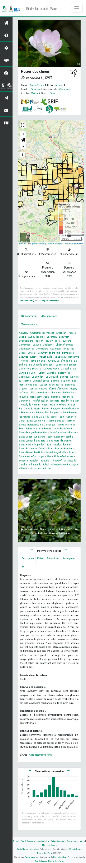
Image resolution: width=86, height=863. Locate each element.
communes (29, 315)
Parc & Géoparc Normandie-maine (65, 243)
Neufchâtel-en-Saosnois (46, 400)
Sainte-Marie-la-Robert (38, 428)
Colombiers (42, 348)
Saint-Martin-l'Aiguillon (31, 444)
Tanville (45, 460)
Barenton (52, 336)
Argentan (61, 332)
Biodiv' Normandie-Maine (41, 8)
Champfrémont (64, 344)
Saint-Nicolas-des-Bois (59, 444)
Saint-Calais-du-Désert (44, 416)
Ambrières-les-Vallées (42, 332)
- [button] (23, 146)
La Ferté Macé (51, 368)
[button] (23, 140)
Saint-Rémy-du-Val (56, 452)
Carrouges (24, 344)
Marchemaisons (40, 392)
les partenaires (48, 300)
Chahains (48, 344)
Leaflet (22, 243)
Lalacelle (66, 368)
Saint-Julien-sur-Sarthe (32, 436)
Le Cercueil (52, 376)
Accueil (16, 841)
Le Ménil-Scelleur (60, 380)
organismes (49, 315)
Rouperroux (27, 412)
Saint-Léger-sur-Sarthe (60, 436)
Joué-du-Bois (37, 360)
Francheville (45, 356)
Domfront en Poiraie (49, 352)
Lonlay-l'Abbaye (38, 388)
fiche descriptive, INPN (40, 754)
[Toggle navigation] (77, 8)
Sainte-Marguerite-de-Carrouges (37, 424)
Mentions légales (49, 845)
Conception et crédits (76, 841)
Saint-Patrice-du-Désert (32, 448)
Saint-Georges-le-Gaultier (33, 432)
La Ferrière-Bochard (30, 368)
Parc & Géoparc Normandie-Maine (34, 841)
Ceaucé (37, 344)
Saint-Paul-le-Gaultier (60, 448)
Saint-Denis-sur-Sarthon (61, 420)
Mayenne (56, 392)
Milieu (40, 558)
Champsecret (26, 348)
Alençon (23, 332)
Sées (48, 456)
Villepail (23, 468)
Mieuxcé (23, 396)
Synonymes (68, 558)
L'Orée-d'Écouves (58, 388)
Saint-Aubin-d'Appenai (47, 412)
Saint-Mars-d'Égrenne (59, 440)
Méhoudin (68, 392)
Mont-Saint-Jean (39, 396)
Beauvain (64, 336)
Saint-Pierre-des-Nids (31, 452)
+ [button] (23, 134)
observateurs (29, 324)
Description (28, 558)
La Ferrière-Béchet (66, 364)
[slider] (69, 235)
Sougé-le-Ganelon (28, 460)
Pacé (44, 404)
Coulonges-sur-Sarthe (62, 348)
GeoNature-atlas (31, 857)
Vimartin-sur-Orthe (40, 468)
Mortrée (55, 396)
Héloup (24, 360)
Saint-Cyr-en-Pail (36, 420)
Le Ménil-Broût (41, 380)
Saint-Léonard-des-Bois (32, 440)
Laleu (42, 372)
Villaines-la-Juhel (39, 464)
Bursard (67, 340)
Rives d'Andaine (70, 408)
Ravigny (55, 408)
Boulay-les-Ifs (53, 340)
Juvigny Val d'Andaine (59, 360)
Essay (33, 356)
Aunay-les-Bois (36, 336)
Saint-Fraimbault (62, 428)
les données (26, 300)
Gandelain (60, 356)
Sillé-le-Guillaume (63, 456)
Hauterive (73, 356)
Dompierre (68, 352)
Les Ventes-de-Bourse (51, 384)
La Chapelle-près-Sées (41, 364)
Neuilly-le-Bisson (70, 400)
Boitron (39, 340)
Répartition (53, 558)
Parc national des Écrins (63, 857)
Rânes (45, 408)
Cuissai (31, 352)
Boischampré (26, 340)
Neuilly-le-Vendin (30, 404)
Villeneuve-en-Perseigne (64, 464)
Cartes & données (58, 841)
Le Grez (64, 376)
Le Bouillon (37, 376)
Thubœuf (57, 460)
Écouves (23, 356)
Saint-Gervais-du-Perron (63, 432)
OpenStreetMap (38, 243)
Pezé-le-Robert (58, 404)
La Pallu (51, 372)
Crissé (22, 352)
